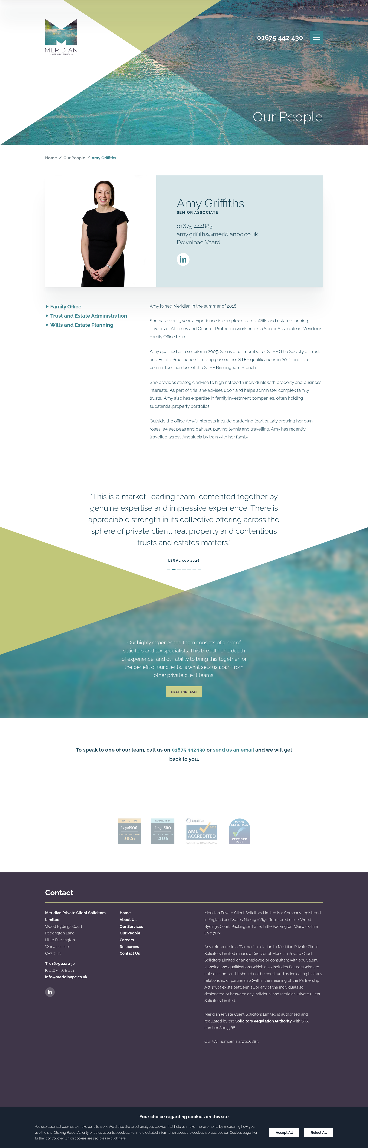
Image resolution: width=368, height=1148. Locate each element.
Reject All (319, 1133)
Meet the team (184, 691)
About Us (128, 919)
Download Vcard (198, 242)
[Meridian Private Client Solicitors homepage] (61, 37)
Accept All (284, 1133)
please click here (112, 1138)
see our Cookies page (234, 1133)
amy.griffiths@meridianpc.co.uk (217, 234)
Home (51, 157)
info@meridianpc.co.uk (66, 977)
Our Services (131, 926)
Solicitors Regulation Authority (263, 1021)
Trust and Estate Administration (88, 316)
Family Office (65, 306)
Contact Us (130, 953)
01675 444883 (195, 226)
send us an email (233, 750)
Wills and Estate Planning (81, 325)
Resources (129, 946)
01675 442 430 (280, 37)
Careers (127, 940)
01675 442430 (188, 750)
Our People (74, 157)
